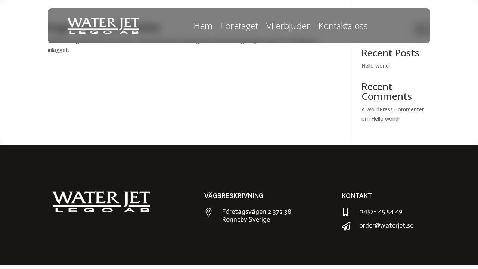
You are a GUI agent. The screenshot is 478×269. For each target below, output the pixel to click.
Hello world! (375, 65)
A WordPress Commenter (392, 109)
